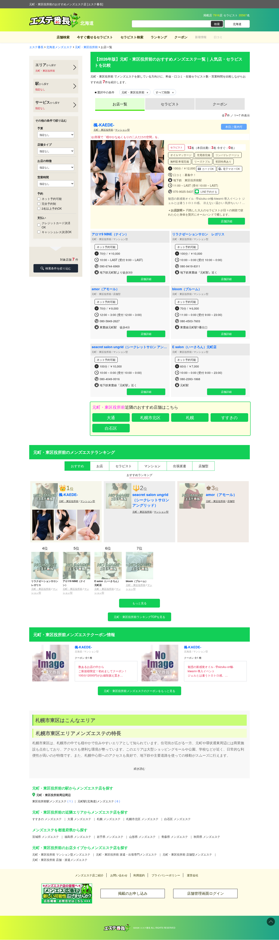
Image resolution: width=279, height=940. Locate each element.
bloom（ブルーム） (187, 289)
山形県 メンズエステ (142, 837)
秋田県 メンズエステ (207, 837)
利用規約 (139, 875)
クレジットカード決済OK (56, 225)
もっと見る (139, 603)
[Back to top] (271, 922)
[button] (159, 172)
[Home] (117, 926)
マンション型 (122, 129)
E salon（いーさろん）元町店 (194, 346)
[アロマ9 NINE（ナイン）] (76, 553)
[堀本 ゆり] (65, 512)
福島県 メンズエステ (78, 837)
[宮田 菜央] (88, 512)
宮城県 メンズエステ (45, 837)
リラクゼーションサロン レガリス (198, 234)
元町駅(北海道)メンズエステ (99, 801)
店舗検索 (63, 37)
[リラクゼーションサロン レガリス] (45, 553)
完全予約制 (49, 204)
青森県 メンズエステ (174, 837)
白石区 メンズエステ (177, 819)
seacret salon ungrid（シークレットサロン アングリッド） (129, 348)
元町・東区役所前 (103, 129)
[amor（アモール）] (192, 485)
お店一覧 (120, 103)
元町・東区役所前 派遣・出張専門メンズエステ (126, 854)
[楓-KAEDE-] (45, 485)
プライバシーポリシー (166, 875)
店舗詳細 (226, 221)
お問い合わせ (118, 875)
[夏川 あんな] (43, 512)
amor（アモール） (105, 289)
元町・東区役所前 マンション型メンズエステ (61, 854)
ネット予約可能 (52, 199)
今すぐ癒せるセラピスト (95, 37)
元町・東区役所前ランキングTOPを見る (139, 617)
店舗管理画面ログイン (205, 893)
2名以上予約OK (52, 208)
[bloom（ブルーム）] (139, 553)
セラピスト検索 (132, 37)
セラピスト (170, 103)
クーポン (180, 37)
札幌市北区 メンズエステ (142, 819)
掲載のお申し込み (132, 893)
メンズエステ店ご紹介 (89, 875)
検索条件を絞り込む (58, 268)
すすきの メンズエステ (47, 819)
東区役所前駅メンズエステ (52, 801)
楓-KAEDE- (104, 125)
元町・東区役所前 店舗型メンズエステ (187, 854)
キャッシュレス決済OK (56, 232)
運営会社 (192, 875)
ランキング (159, 37)
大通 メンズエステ (79, 819)
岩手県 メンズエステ (110, 837)
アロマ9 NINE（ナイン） (110, 234)
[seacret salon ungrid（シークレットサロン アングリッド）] (118, 485)
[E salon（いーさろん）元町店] (108, 553)
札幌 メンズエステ (109, 819)
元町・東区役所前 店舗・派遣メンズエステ (59, 860)
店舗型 (231, 501)
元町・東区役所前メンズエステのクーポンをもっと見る (139, 691)
